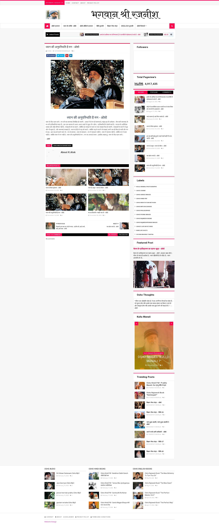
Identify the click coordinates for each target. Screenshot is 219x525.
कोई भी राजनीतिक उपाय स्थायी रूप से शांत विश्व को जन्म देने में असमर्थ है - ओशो (167, 35)
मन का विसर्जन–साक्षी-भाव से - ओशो (98, 212)
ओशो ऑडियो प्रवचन (86, 26)
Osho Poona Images (143, 214)
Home (68, 3)
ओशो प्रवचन (56, 26)
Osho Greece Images (143, 194)
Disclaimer (69, 517)
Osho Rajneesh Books (144, 218)
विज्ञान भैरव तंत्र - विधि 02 (155, 412)
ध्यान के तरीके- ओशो (69, 26)
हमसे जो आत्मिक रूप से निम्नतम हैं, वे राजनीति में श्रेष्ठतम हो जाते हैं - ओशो (101, 35)
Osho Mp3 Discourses (144, 206)
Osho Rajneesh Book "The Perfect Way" (159, 502)
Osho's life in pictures (144, 226)
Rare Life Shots (141, 230)
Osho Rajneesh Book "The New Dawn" (158, 483)
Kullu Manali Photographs (146, 186)
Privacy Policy (93, 3)
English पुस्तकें (127, 26)
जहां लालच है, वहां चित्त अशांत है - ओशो (157, 116)
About (83, 3)
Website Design (50, 522)
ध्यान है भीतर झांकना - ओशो (53, 188)
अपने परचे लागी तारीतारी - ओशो (156, 432)
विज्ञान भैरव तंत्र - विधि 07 (155, 442)
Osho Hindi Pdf (141, 198)
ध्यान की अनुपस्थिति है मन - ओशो (55, 212)
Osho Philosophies (73, 34)
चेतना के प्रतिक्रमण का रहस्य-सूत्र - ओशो (148, 249)
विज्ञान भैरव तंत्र (112, 26)
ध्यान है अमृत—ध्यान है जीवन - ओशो (98, 188)
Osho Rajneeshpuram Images (146, 222)
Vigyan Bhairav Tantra (144, 234)
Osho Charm (140, 190)
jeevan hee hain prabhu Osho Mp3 (68, 493)
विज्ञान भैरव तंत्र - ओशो (154, 402)
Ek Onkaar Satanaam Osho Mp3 (67, 473)
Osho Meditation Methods (62, 145)
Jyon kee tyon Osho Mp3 (65, 483)
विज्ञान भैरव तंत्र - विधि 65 (155, 451)
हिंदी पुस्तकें (100, 26)
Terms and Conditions (101, 517)
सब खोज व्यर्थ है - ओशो (153, 156)
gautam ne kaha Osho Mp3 (66, 502)
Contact (75, 3)
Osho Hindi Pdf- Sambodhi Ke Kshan (114, 493)
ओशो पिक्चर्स (141, 26)
